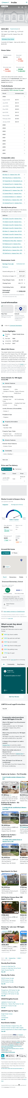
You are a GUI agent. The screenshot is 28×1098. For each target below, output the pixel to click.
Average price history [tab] (17, 504)
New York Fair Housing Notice (7, 1047)
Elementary (12, 577)
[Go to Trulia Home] (14, 2)
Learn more (10, 618)
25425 (21, 364)
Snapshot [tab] (5, 504)
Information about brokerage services (11, 1048)
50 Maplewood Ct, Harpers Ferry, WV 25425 (15, 244)
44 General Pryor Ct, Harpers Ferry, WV (13, 203)
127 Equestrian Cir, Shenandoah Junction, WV (15, 181)
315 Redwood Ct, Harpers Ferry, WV (13, 190)
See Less (6, 459)
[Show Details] (24, 97)
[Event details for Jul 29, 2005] (24, 481)
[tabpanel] (14, 284)
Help (11, 1065)
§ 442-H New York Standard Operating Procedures (11, 1046)
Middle (21, 577)
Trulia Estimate (8, 88)
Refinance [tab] (5, 267)
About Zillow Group (12, 1061)
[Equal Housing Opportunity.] (19, 1085)
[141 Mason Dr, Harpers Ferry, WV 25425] (10, 907)
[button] (26, 2)
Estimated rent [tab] (20, 264)
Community (10, 664)
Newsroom (7, 1063)
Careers (2, 1063)
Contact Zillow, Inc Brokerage (8, 1052)
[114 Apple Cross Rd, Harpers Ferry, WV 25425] (10, 937)
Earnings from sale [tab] (8, 264)
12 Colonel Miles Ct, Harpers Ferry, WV (13, 193)
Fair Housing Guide (21, 1061)
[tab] (6, 469)
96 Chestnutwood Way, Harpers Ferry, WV (14, 187)
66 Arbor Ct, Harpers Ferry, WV (11, 174)
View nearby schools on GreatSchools (14, 611)
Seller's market (14, 519)
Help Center (6, 1087)
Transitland (20, 1034)
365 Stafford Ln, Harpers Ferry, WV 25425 (14, 247)
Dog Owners (21, 664)
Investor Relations (14, 1063)
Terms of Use (21, 1063)
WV (6, 958)
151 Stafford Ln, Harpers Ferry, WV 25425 (14, 253)
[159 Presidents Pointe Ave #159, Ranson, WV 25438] (10, 879)
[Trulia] (2, 1055)
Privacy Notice (16, 1065)
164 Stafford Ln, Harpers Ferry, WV (12, 200)
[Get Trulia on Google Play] (21, 1055)
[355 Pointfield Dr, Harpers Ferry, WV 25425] (10, 817)
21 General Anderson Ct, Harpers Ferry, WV (15, 196)
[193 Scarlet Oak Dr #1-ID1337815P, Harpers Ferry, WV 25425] (10, 787)
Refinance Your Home (8, 39)
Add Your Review (14, 696)
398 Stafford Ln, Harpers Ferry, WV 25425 (14, 250)
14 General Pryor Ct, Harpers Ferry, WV (13, 184)
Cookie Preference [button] (4, 1067)
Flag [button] (22, 690)
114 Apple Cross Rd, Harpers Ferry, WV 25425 (15, 221)
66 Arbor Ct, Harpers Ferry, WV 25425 (13, 231)
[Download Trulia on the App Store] (10, 1055)
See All (5, 657)
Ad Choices (21, 1065)
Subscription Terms (5, 1065)
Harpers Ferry (6, 745)
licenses (18, 1042)
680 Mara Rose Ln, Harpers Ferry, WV (13, 177)
